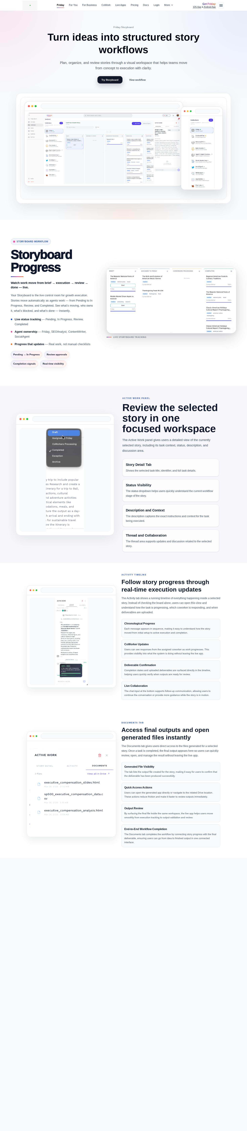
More (167, 5)
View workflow (137, 79)
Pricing (134, 5)
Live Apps (120, 5)
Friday (60, 5)
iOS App (197, 7)
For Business (89, 5)
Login (156, 5)
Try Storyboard (109, 79)
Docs (146, 5)
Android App (210, 7)
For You (73, 5)
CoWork (106, 5)
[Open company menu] (221, 5)
